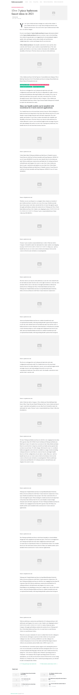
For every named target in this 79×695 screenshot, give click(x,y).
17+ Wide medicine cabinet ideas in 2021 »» (48, 663)
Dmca (30, 1)
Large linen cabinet (24, 84)
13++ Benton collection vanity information (55, 674)
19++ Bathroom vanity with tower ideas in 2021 (57, 679)
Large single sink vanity (38, 86)
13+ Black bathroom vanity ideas (28, 684)
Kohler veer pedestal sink (26, 86)
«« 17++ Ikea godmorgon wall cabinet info (27, 663)
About (41, 1)
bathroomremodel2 (14, 693)
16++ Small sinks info (25, 679)
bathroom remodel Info (58, 1)
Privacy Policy (35, 1)
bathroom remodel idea (48, 1)
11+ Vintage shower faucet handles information (27, 674)
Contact (26, 1)
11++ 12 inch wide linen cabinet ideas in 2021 (57, 684)
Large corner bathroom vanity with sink (39, 84)
